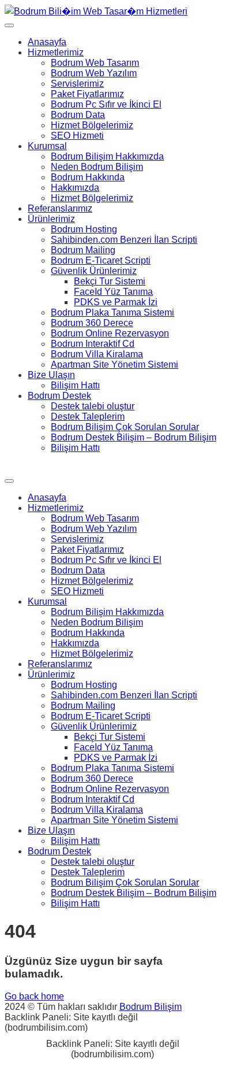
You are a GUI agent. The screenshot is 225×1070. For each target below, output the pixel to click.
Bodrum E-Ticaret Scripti (101, 260)
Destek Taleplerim (88, 416)
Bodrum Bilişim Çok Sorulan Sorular (125, 427)
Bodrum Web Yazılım (94, 73)
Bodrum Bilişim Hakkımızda (107, 156)
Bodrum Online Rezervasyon (110, 333)
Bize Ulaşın (51, 375)
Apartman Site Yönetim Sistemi (114, 364)
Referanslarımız (60, 208)
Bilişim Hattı (75, 385)
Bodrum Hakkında (88, 177)
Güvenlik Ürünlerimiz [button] (94, 271)
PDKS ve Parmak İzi (116, 302)
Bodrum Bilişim (150, 1007)
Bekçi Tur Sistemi (109, 281)
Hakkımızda (75, 187)
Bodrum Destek (59, 396)
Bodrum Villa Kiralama (97, 354)
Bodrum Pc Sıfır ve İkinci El (106, 104)
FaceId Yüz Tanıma (113, 292)
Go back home (34, 996)
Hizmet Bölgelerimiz (92, 125)
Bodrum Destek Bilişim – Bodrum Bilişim (133, 437)
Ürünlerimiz (51, 219)
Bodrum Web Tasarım (95, 63)
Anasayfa (47, 42)
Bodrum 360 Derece (92, 323)
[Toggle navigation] (9, 25)
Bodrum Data (78, 115)
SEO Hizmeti (77, 135)
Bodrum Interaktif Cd (92, 344)
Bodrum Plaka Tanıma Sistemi (112, 312)
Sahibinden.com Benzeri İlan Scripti (124, 240)
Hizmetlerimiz (56, 52)
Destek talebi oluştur (92, 406)
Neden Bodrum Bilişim (97, 167)
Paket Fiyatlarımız (87, 94)
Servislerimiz (77, 83)
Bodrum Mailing (83, 250)
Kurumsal (47, 146)
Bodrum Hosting (84, 229)
